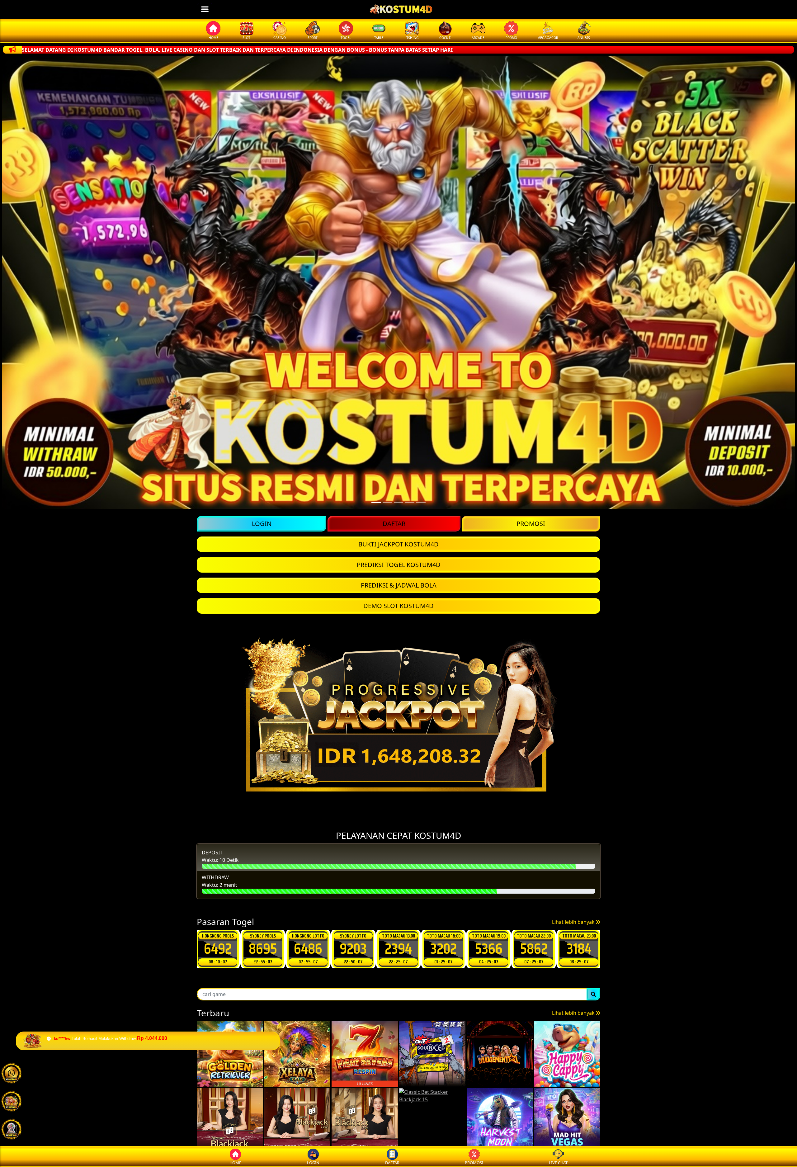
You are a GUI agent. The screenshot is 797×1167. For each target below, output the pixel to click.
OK (398, 635)
